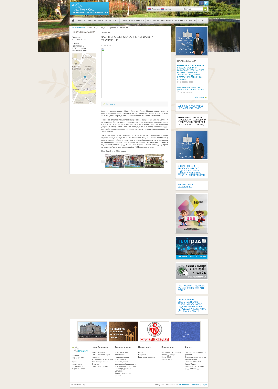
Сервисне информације (133, 20)
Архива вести (166, 359)
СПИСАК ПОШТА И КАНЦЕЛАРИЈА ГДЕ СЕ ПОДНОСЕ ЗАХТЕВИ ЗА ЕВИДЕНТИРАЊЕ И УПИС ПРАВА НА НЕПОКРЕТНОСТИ (191, 170)
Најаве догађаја (186, 61)
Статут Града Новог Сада (125, 366)
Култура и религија (100, 362)
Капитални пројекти (146, 357)
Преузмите (110, 104)
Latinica (168, 9)
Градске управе (121, 362)
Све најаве (199, 97)
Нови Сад (81, 20)
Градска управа (95, 20)
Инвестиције (112, 20)
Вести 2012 (166, 357)
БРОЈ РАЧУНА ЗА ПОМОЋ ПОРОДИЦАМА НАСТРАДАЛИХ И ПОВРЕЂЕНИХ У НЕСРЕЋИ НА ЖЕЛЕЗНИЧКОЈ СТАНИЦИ (192, 121)
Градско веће (120, 359)
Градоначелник (121, 352)
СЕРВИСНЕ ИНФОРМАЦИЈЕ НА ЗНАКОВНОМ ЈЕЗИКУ (190, 107)
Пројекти (142, 355)
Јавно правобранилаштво (126, 364)
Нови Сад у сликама (100, 366)
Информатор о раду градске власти (178, 20)
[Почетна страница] (89, 15)
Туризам (95, 364)
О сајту (204, 385)
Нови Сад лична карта (101, 355)
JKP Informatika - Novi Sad (188, 385)
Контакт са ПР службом (171, 352)
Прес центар (153, 20)
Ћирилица (156, 9)
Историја (95, 357)
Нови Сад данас (100, 347)
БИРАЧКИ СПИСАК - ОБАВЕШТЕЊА (187, 185)
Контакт (201, 20)
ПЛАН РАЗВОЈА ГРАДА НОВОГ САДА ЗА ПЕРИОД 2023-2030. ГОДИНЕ (192, 288)
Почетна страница (73, 20)
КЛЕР (140, 352)
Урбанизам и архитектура (102, 359)
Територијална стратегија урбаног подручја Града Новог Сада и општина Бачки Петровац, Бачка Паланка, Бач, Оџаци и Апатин (192, 305)
